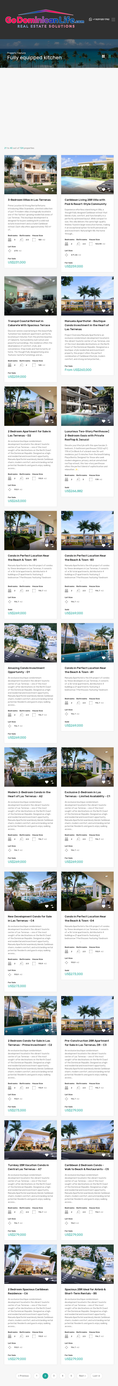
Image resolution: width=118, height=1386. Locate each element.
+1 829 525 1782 (101, 19)
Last (95, 1376)
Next (81, 1376)
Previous (24, 1376)
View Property (30, 186)
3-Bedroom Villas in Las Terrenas (29, 199)
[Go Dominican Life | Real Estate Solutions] (45, 35)
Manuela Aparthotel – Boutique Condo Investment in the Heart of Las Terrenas (87, 325)
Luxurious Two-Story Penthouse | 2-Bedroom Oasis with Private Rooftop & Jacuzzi (87, 435)
